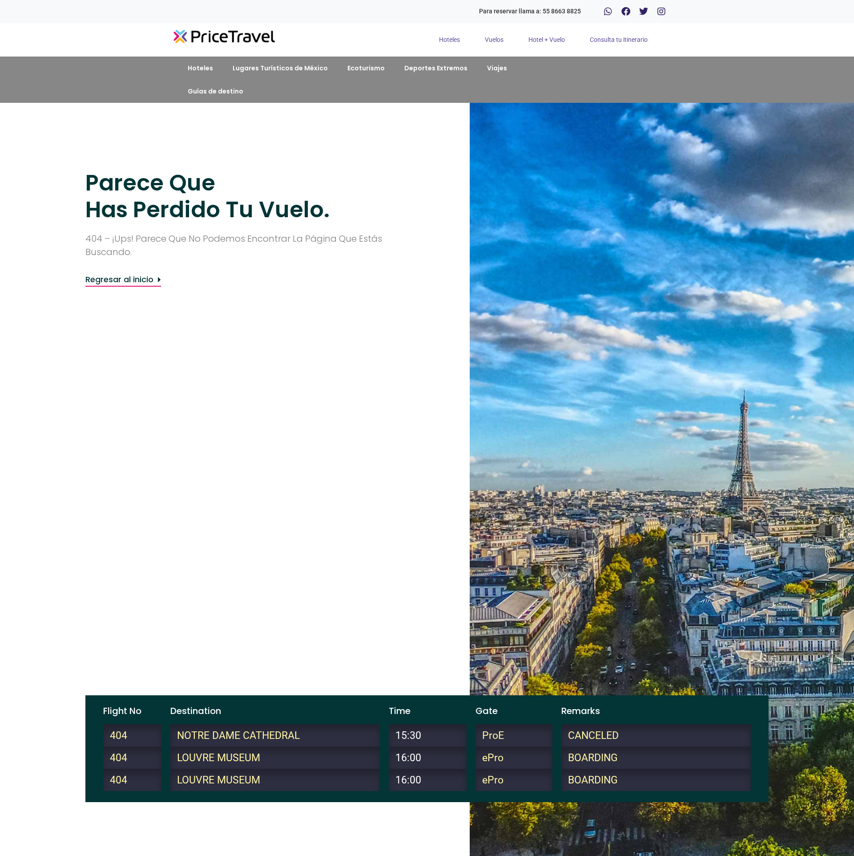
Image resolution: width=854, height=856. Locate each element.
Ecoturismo (366, 68)
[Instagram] (661, 11)
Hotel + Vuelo (546, 40)
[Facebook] (626, 11)
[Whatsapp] (608, 11)
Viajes (497, 68)
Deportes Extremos (435, 68)
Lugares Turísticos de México (280, 68)
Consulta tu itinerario (619, 40)
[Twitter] (644, 11)
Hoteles (449, 40)
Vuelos (494, 40)
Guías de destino (215, 91)
